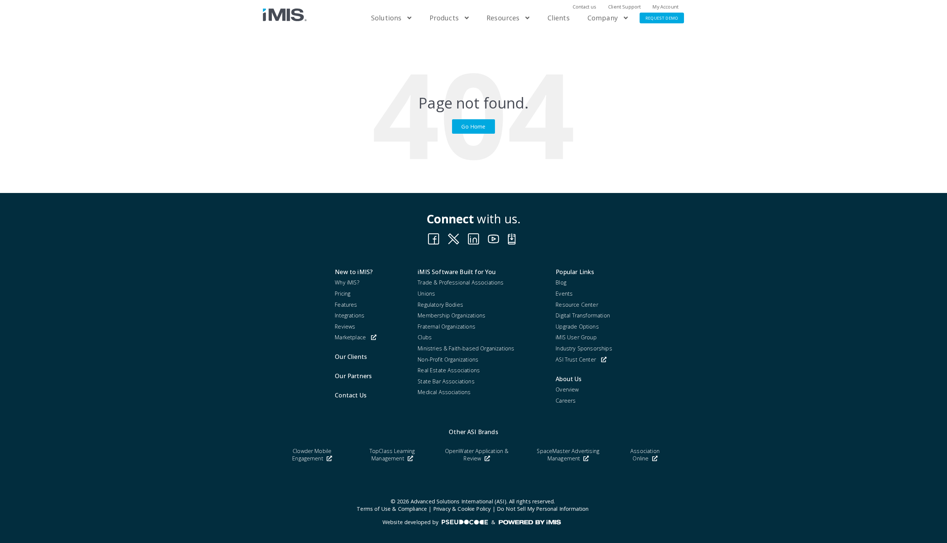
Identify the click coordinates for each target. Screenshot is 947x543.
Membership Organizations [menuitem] (451, 315)
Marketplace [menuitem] (350, 337)
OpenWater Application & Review (477, 454)
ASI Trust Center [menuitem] (576, 359)
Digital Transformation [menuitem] (583, 315)
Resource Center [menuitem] (577, 304)
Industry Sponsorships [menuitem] (584, 348)
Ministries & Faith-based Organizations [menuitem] (466, 348)
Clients (558, 17)
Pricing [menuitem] (342, 293)
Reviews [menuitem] (345, 326)
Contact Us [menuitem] (351, 395)
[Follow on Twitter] (513, 238)
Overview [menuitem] (567, 389)
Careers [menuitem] (566, 400)
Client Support (624, 6)
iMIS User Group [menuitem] (576, 337)
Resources (502, 17)
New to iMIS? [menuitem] (354, 272)
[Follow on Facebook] (433, 238)
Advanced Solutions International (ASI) (458, 501)
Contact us (585, 6)
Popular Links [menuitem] (575, 272)
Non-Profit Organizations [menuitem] (448, 359)
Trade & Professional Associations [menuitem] (460, 282)
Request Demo (662, 18)
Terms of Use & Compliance (392, 508)
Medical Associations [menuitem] (444, 392)
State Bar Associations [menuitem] (446, 381)
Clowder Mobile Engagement (311, 454)
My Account (665, 6)
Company (602, 17)
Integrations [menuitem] (349, 315)
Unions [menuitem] (426, 293)
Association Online (645, 454)
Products (444, 17)
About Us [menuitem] (569, 379)
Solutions (386, 17)
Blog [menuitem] (561, 282)
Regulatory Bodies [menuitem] (440, 304)
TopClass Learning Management (392, 454)
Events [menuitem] (564, 293)
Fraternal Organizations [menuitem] (446, 326)
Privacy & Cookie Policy (462, 508)
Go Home (473, 126)
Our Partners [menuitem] (353, 376)
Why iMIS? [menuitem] (347, 282)
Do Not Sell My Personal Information (543, 508)
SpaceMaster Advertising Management (568, 454)
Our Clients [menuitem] (351, 356)
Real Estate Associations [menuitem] (449, 370)
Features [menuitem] (346, 304)
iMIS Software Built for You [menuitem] (457, 272)
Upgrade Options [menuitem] (577, 326)
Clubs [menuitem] (425, 337)
